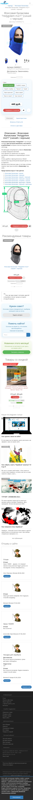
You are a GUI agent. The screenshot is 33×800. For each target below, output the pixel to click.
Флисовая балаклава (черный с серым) (17, 179)
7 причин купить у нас (9, 703)
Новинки (5, 726)
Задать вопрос (17, 315)
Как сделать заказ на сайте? (11, 436)
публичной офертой (16, 775)
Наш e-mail (6, 756)
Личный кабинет (7, 738)
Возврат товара (7, 716)
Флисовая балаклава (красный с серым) (18, 182)
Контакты (5, 705)
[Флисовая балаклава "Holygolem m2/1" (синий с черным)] (16, 41)
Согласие (25, 790)
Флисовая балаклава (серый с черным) (17, 177)
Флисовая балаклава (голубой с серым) (17, 181)
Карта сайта (6, 717)
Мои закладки (6, 742)
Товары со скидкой (8, 732)
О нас (4, 698)
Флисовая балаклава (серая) (14, 173)
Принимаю (17, 797)
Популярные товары (8, 728)
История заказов (7, 740)
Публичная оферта (8, 765)
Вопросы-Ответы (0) (16, 122)
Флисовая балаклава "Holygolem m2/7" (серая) (20, 267)
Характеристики (21, 118)
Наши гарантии (7, 702)
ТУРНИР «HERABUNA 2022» (11, 497)
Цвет (5, 82)
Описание (9, 118)
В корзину (16, 397)
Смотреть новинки (17, 352)
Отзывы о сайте (7, 714)
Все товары (6, 730)
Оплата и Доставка (16, 126)
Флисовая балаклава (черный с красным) (18, 184)
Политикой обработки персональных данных (13, 792)
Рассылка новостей (8, 744)
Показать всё (26, 687)
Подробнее (7, 576)
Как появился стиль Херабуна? (12, 527)
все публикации (17, 538)
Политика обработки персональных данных (15, 763)
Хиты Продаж (6, 724)
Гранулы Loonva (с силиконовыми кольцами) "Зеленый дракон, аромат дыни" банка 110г (16, 388)
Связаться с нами (7, 712)
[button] (29, 2)
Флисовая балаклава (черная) (14, 175)
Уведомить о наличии (12, 110)
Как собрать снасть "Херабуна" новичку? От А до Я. (16, 466)
